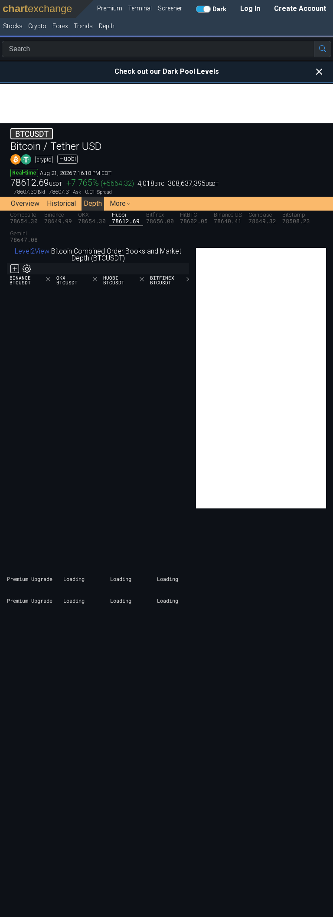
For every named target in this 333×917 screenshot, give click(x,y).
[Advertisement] (166, 103)
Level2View (32, 251)
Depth (93, 203)
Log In (250, 8)
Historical (61, 203)
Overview (25, 203)
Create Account (300, 8)
